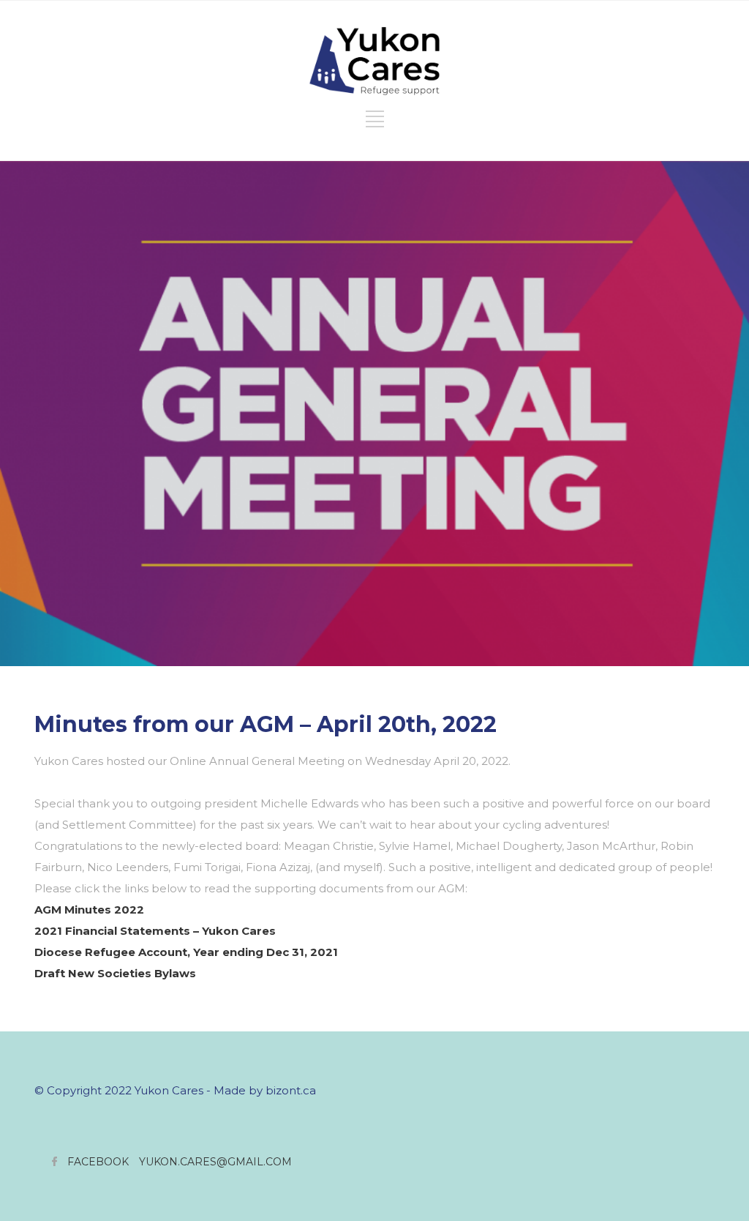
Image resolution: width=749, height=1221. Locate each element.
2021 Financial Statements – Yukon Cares (155, 931)
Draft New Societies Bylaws (115, 973)
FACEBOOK (98, 1161)
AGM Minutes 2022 (89, 909)
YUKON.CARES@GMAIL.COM (215, 1161)
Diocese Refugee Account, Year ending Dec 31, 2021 (186, 952)
